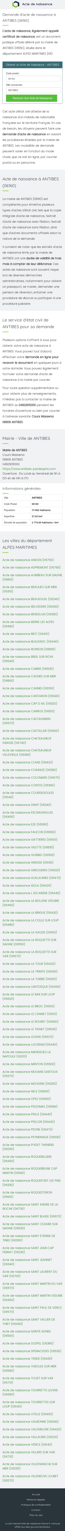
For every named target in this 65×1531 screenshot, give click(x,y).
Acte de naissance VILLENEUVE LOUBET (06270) (30, 1478)
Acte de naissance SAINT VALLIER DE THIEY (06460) (28, 1321)
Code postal (12, 73)
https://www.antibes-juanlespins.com (29, 469)
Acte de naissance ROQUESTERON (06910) (27, 1194)
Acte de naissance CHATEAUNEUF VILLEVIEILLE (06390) (27, 752)
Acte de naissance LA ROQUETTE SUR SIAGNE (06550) (29, 942)
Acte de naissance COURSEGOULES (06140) (28, 795)
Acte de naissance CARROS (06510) (28, 711)
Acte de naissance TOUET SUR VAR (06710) (27, 1380)
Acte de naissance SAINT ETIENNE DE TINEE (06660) (28, 1238)
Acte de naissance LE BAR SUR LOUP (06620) (28, 996)
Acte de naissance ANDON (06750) (28, 560)
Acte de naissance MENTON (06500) (28, 1064)
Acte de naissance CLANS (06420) (27, 762)
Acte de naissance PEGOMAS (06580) (30, 1106)
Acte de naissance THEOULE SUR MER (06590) (29, 1368)
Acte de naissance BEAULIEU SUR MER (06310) (29, 589)
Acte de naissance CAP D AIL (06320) (29, 703)
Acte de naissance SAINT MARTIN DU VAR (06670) (32, 1286)
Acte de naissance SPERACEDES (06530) (31, 1351)
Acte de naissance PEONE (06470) (27, 1129)
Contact (35, 1509)
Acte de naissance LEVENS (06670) (28, 1037)
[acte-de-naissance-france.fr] (32, 4)
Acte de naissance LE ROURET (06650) (30, 1021)
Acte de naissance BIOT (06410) (25, 634)
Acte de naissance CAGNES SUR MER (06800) (29, 678)
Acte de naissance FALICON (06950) (29, 832)
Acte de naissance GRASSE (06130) (28, 862)
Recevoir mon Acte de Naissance (32, 98)
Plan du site (36, 1515)
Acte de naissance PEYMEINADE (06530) (31, 1137)
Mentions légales (36, 1499)
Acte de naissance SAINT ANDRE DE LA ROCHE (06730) (30, 1206)
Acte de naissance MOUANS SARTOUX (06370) (30, 1074)
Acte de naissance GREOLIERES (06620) (31, 870)
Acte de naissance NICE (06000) (26, 1091)
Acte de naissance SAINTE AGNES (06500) (26, 1333)
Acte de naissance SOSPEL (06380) (28, 1343)
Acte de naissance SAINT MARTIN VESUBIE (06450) (32, 1297)
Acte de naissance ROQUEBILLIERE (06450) (27, 1159)
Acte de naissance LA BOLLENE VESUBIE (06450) (30, 903)
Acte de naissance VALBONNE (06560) (30, 1422)
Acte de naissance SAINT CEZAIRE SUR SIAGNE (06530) (30, 1226)
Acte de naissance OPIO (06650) (26, 1099)
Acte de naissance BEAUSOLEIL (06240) (31, 599)
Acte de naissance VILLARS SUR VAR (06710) (28, 1454)
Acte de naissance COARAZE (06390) (29, 770)
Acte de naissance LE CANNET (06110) (29, 1014)
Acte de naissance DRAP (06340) (26, 805)
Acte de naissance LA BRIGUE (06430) (30, 913)
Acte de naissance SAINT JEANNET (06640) (27, 1262)
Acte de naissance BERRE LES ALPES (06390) (28, 624)
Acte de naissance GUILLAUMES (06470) (31, 878)
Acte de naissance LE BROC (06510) (28, 1006)
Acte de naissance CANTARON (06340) (31, 696)
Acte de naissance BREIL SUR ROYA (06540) (27, 659)
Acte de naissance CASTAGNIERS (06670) (26, 721)
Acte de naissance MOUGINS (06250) (29, 1084)
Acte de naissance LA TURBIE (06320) (29, 979)
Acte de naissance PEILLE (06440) (27, 1114)
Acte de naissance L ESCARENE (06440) (31, 893)
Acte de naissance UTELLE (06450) (27, 1414)
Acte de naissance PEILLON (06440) (28, 1122)
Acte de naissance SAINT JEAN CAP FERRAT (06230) (28, 1250)
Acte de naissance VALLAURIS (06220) (30, 1437)
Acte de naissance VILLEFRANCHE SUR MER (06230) (29, 1466)
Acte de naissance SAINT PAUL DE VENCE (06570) (32, 1310)
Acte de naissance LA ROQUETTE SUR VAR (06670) (29, 954)
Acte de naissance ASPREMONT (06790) (31, 567)
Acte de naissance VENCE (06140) (27, 1444)
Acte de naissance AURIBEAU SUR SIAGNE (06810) (32, 577)
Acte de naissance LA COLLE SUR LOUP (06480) (30, 922)
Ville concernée (14, 84)
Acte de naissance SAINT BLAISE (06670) (31, 1216)
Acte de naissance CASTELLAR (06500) (30, 731)
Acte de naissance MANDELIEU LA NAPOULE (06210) (26, 1054)
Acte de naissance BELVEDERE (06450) (30, 606)
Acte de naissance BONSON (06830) (29, 649)
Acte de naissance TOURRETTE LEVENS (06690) (30, 1392)
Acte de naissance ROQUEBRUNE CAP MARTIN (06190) (29, 1170)
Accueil (36, 1494)
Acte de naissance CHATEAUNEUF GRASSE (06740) (27, 740)
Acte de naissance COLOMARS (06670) (31, 777)
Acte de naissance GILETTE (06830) (28, 847)
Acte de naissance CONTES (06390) (28, 785)
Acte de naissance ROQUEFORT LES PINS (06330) (31, 1182)
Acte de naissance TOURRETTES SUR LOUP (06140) (28, 1404)
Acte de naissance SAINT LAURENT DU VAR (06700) (29, 1274)
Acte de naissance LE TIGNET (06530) (29, 1029)
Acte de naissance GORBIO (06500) (28, 855)
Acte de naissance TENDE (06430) (27, 1358)
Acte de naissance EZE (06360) (25, 824)
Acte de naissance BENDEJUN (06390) (30, 614)
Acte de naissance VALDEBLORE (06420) (31, 1429)
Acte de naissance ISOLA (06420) (27, 885)
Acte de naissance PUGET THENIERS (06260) (28, 1147)
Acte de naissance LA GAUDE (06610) (29, 932)
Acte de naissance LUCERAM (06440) (29, 1044)
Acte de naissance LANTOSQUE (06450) (31, 987)
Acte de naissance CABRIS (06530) (28, 669)
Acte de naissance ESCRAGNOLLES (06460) (27, 814)
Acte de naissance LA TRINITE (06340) (30, 971)
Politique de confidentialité (35, 1504)
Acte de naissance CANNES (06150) (28, 688)
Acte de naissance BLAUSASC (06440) (30, 641)
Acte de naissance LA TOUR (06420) (29, 964)
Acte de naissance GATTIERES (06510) (30, 839)
